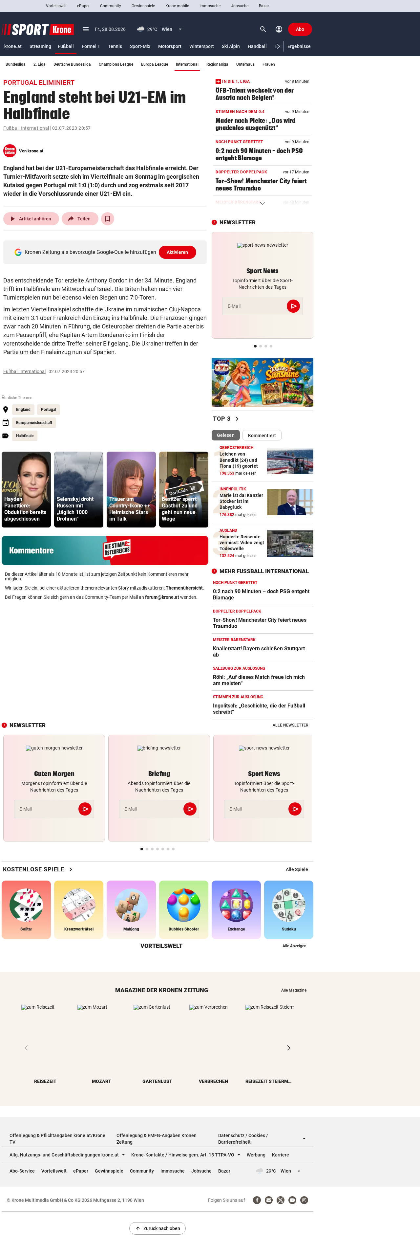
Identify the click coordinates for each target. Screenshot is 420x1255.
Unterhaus (245, 64)
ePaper (83, 6)
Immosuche (210, 6)
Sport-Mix (140, 46)
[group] (26, 489)
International (187, 64)
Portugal (48, 409)
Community (110, 6)
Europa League (154, 64)
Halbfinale (24, 436)
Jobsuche (239, 6)
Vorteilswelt (56, 6)
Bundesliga (16, 64)
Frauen (268, 64)
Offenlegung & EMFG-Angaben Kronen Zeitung (156, 1139)
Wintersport (201, 46)
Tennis (115, 46)
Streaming (40, 46)
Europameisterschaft (34, 422)
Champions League (116, 64)
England (23, 409)
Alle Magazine (293, 990)
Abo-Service (22, 1171)
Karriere (280, 1154)
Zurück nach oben (157, 1228)
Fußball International (26, 128)
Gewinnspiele (143, 6)
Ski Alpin (231, 46)
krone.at (13, 46)
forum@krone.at (162, 597)
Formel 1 (91, 46)
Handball (257, 46)
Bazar (264, 6)
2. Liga (39, 64)
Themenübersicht (184, 588)
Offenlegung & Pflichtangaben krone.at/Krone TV (57, 1139)
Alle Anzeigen (294, 946)
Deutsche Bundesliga (72, 64)
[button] (278, 46)
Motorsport (169, 46)
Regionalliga (217, 64)
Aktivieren (177, 252)
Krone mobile (177, 6)
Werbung (256, 1154)
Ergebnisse (299, 46)
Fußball (66, 46)
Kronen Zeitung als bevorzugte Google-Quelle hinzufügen (106, 252)
